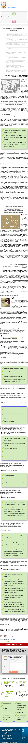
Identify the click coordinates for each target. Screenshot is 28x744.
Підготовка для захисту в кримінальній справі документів (9, 682)
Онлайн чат (10, 4)
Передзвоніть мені (12, 6)
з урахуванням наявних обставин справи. (15, 74)
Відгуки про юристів (6, 735)
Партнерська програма (7, 738)
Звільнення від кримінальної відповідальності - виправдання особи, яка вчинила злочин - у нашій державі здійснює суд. (16, 52)
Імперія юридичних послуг (4, 5)
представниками (22, 130)
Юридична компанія (5, 16)
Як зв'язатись (5, 733)
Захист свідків (20, 712)
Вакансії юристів (5, 732)
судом (15, 387)
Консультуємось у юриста (12, 49)
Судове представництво (13, 3)
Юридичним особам (12, 1)
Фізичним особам (11, 2)
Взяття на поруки (7, 703)
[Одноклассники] (12, 640)
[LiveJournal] (15, 640)
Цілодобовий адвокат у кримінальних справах (21, 717)
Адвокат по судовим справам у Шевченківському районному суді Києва (9, 694)
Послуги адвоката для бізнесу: (10, 740)
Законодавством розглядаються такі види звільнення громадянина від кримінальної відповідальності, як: (15, 61)
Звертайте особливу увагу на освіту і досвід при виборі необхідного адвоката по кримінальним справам (16, 37)
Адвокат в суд (6, 705)
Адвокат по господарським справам (9, 742)
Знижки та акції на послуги (7, 736)
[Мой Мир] (13, 640)
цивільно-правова (13, 337)
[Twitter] (10, 640)
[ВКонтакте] (9, 640)
